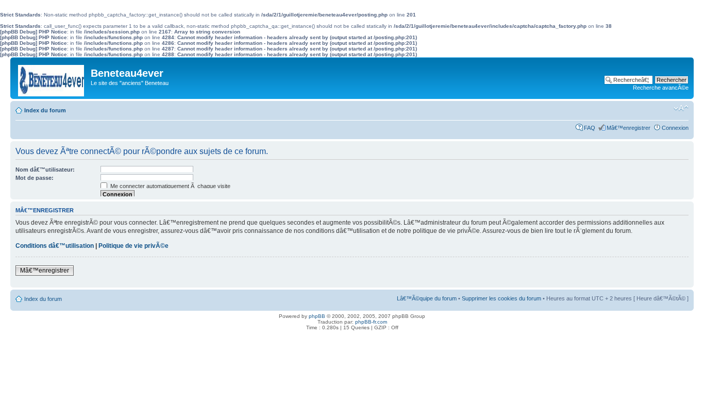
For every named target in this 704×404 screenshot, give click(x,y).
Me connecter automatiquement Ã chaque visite (169, 186)
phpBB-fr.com (371, 322)
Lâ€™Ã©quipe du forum (427, 298)
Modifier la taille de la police (681, 108)
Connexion (675, 128)
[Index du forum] (52, 78)
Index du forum (45, 110)
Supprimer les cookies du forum (501, 298)
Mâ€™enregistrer (628, 128)
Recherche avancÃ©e (661, 88)
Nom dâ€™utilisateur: (45, 169)
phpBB (317, 316)
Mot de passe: (34, 178)
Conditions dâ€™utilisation (54, 245)
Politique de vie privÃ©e (133, 245)
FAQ (589, 128)
